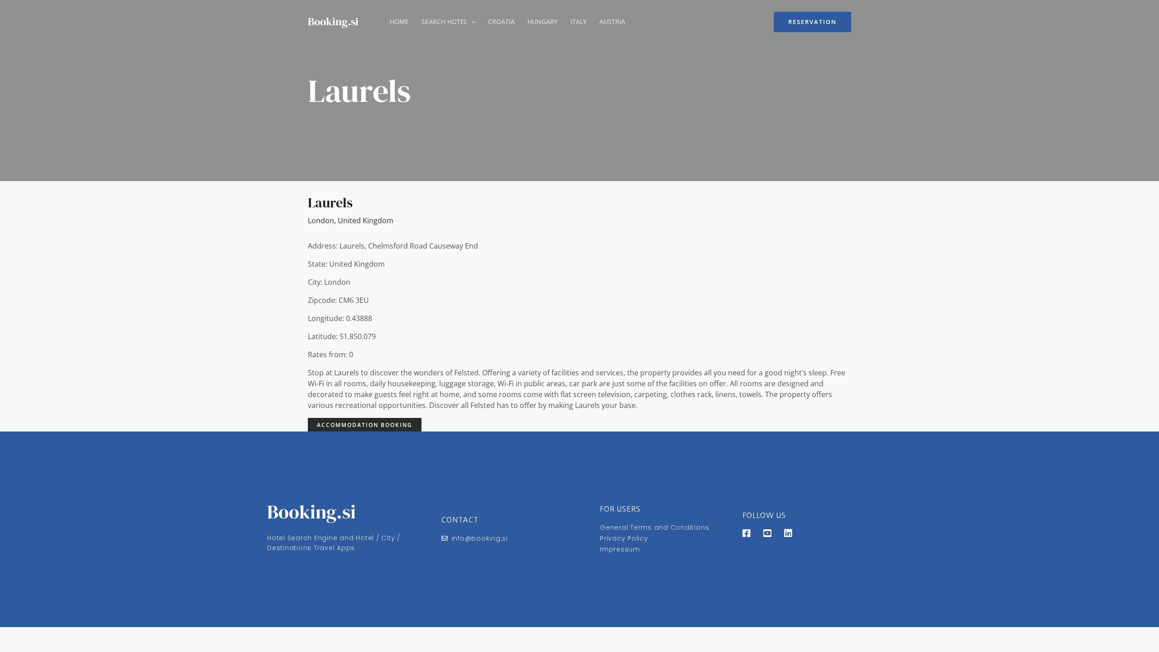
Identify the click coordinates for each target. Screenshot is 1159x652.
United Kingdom (365, 220)
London (321, 220)
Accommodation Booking (364, 425)
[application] (471, 21)
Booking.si (333, 21)
